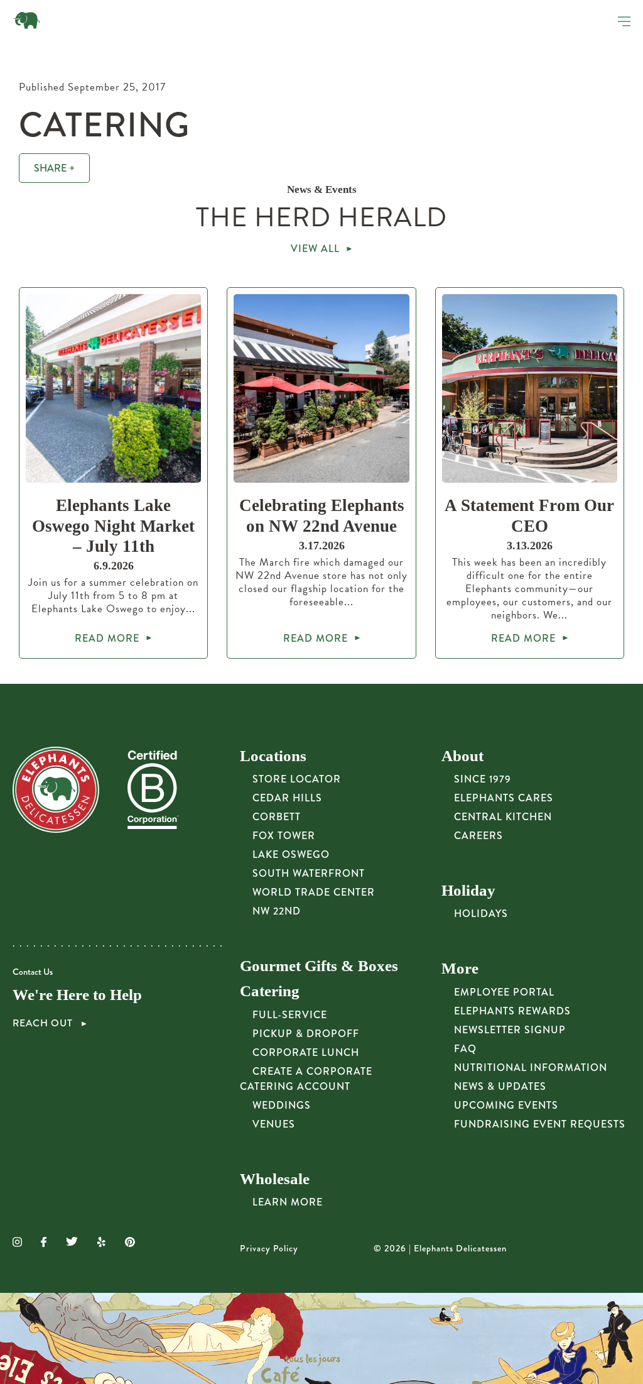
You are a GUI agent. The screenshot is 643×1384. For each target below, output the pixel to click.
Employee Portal (504, 992)
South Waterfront (308, 873)
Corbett (276, 817)
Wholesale (275, 1178)
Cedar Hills (287, 798)
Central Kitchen (503, 817)
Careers (478, 835)
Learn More (287, 1202)
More (459, 968)
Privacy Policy (269, 1248)
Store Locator (296, 779)
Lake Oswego (291, 854)
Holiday (468, 890)
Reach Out (44, 1023)
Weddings (281, 1105)
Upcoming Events (506, 1105)
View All (315, 248)
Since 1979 (482, 779)
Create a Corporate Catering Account (306, 1079)
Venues (273, 1124)
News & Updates (500, 1086)
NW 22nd (276, 911)
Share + (54, 168)
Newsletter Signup (510, 1030)
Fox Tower (283, 835)
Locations (273, 755)
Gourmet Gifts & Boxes (319, 965)
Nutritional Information (530, 1067)
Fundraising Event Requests (539, 1124)
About (462, 755)
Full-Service (289, 1015)
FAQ (465, 1048)
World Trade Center (313, 892)
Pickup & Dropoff (305, 1033)
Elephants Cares (503, 798)
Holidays (481, 913)
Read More (107, 638)
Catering (270, 990)
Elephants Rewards (512, 1011)
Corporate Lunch (305, 1052)
